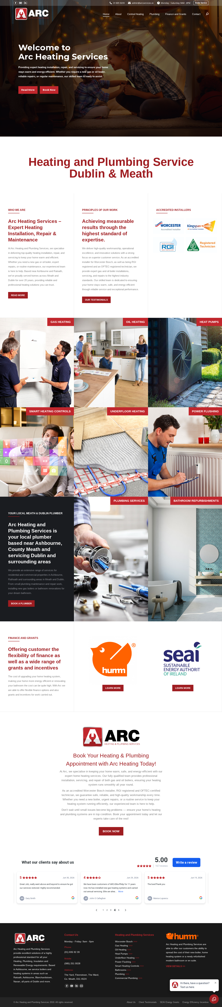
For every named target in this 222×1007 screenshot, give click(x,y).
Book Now (49, 89)
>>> (135, 941)
